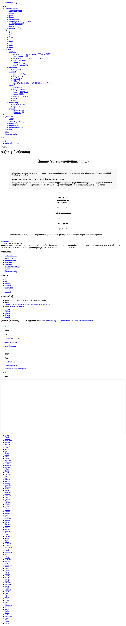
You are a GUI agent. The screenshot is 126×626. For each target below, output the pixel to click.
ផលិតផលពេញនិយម (53, 321)
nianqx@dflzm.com (23, 304)
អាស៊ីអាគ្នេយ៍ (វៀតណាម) (12, 143)
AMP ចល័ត (74, 321)
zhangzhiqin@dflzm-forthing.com (40, 304)
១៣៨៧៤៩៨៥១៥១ (10, 346)
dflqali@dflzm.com (11, 304)
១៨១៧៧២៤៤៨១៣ (11, 342)
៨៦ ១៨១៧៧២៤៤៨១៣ (17, 306)
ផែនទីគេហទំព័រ (65, 321)
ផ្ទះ (5, 141)
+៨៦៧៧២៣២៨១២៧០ (12, 338)
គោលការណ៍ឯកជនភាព (86, 321)
